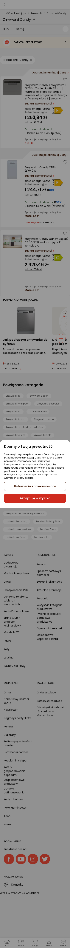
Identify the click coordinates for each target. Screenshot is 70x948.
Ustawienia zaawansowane (35, 486)
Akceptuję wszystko (35, 498)
